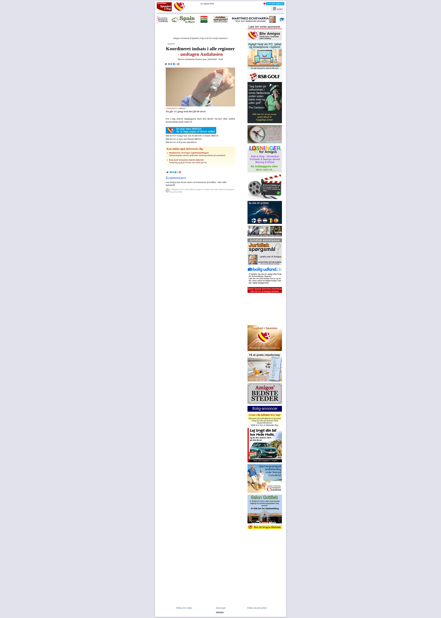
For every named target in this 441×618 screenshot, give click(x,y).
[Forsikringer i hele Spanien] (220, 19)
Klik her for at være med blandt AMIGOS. (184, 139)
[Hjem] (164, 7)
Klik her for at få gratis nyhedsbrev (181, 142)
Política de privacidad (256, 608)
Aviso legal (220, 608)
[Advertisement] (200, 31)
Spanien (171, 43)
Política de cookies (184, 608)
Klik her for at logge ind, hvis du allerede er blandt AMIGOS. (192, 135)
